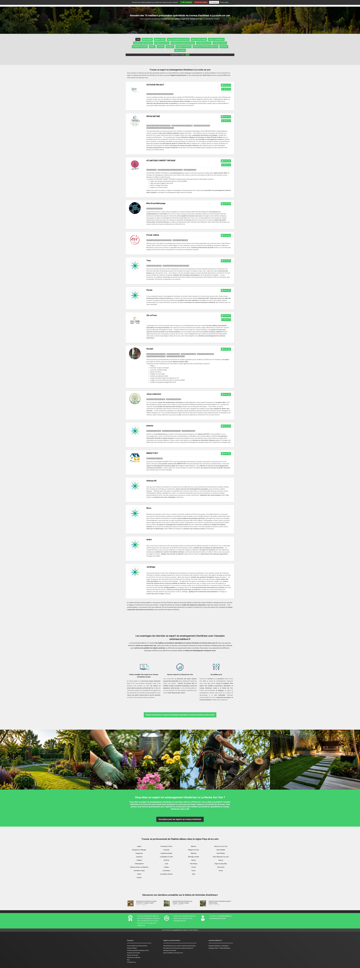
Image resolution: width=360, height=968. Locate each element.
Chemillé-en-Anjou (139, 870)
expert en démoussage (199, 39)
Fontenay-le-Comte (166, 846)
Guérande (166, 850)
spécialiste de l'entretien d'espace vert (205, 46)
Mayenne (193, 853)
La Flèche (166, 860)
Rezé (193, 874)
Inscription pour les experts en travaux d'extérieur (180, 819)
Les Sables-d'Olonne (166, 874)
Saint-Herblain (221, 850)
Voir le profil (226, 85)
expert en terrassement (216, 39)
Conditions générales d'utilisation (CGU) (138, 950)
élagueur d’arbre (160, 39)
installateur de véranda (140, 46)
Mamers (193, 846)
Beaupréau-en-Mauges (139, 850)
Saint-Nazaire (221, 853)
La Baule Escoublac (166, 853)
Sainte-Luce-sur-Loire (220, 846)
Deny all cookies (201, 2)
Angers (139, 846)
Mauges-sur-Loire (193, 850)
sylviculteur (223, 46)
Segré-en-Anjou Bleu (221, 863)
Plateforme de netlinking (133, 957)
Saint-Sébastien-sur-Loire (221, 856)
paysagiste (170, 46)
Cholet (139, 874)
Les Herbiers (166, 870)
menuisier (161, 46)
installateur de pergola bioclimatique (183, 43)
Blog (128, 960)
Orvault (193, 867)
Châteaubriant (139, 863)
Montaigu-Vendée (193, 856)
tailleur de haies (180, 50)
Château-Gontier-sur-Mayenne (139, 867)
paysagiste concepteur (183, 46)
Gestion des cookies (132, 955)
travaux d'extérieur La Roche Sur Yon (173, 952)
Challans (139, 860)
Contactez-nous (131, 962)
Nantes (193, 860)
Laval (166, 863)
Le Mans (166, 867)
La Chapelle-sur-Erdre (166, 856)
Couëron (139, 877)
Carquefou (139, 856)
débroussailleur (147, 39)
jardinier (152, 46)
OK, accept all (187, 2)
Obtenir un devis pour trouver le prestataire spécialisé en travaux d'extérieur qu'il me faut (180, 715)
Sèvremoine (220, 867)
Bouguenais (139, 853)
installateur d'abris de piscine (143, 43)
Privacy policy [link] (224, 2)
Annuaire (129, 945)
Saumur (220, 860)
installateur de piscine (203, 43)
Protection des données (133, 952)
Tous (138, 39)
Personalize (214, 2)
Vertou (221, 870)
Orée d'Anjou (193, 863)
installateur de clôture (162, 43)
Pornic (194, 870)
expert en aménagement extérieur (178, 39)
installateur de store (219, 43)
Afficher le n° (226, 89)
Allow (187, 54)
